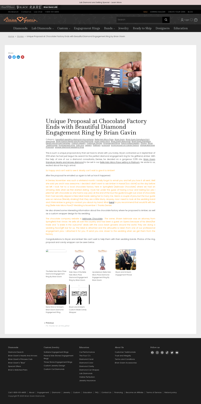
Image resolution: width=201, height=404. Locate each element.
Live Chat (38, 12)
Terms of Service (153, 392)
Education (181, 28)
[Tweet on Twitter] (14, 57)
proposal (106, 145)
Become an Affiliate (134, 392)
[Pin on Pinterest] (22, 57)
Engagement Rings (87, 28)
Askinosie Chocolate (92, 218)
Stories (20, 36)
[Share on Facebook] (9, 57)
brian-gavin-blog (102, 141)
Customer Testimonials (125, 352)
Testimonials (52, 145)
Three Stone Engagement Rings (58, 362)
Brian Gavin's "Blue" (16, 362)
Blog (190, 12)
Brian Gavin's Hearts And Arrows (22, 355)
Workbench (13, 12)
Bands (108, 28)
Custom (63, 28)
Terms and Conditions (125, 359)
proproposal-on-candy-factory (125, 145)
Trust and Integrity (123, 355)
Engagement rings (67, 145)
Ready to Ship (142, 28)
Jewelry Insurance (87, 380)
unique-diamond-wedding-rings (69, 147)
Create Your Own (176, 12)
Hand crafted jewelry (130, 143)
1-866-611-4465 (52, 12)
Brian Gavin (120, 139)
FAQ (96, 392)
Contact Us (26, 12)
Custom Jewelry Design (54, 365)
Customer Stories (94, 143)
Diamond (56, 392)
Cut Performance (87, 352)
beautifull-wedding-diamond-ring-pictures (75, 139)
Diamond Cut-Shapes (89, 370)
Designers (163, 28)
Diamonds (20, 28)
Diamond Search (16, 352)
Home (11, 36)
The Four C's (84, 355)
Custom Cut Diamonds (54, 369)
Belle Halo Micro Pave (104, 139)
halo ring (80, 145)
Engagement (43, 392)
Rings (150, 143)
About (31, 392)
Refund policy (170, 392)
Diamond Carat (86, 359)
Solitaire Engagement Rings (56, 352)
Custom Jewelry (79, 143)
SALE (145, 12)
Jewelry (123, 28)
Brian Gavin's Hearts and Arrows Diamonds (74, 141)
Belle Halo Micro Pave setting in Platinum (120, 162)
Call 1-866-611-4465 (17, 392)
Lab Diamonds (42, 28)
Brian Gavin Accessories (126, 362)
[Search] (166, 20)
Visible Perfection (87, 377)
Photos (144, 143)
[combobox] (139, 20)
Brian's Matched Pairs (17, 370)
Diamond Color (86, 362)
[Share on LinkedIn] (18, 57)
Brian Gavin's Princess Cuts (20, 359)
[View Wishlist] (191, 19)
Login (186, 20)
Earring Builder (157, 12)
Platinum (96, 145)
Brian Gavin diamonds (121, 141)
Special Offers (14, 366)
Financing (118, 392)
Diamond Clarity (86, 366)
